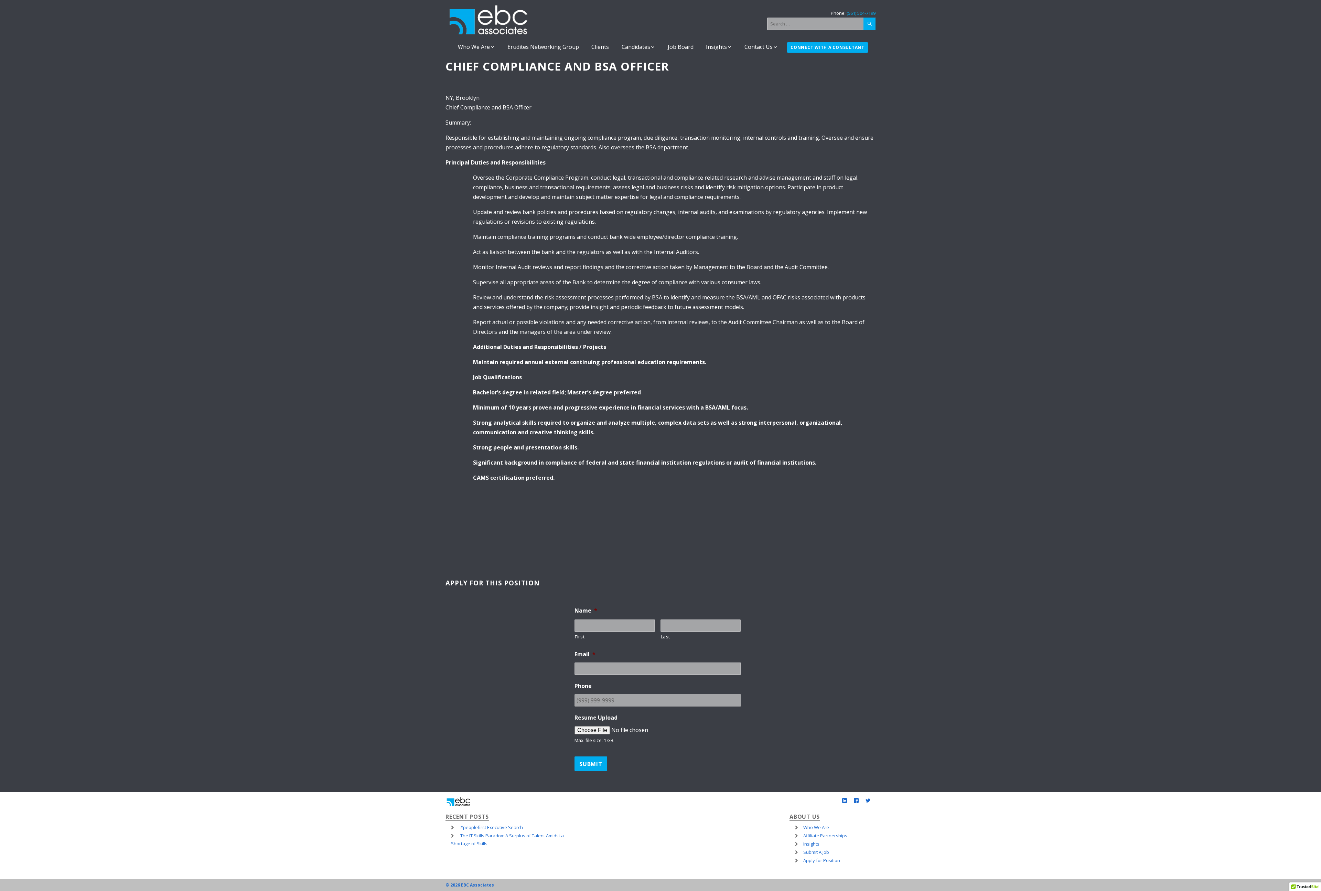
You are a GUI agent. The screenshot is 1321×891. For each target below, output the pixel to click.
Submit (590, 764)
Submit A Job (816, 852)
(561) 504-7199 (861, 13)
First (579, 637)
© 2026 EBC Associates (469, 885)
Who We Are (474, 47)
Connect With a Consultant (827, 47)
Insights (716, 47)
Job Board (681, 47)
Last (665, 637)
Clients (600, 47)
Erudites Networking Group (543, 47)
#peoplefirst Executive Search (491, 827)
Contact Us (758, 47)
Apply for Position (821, 860)
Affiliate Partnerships (825, 835)
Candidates (636, 47)
